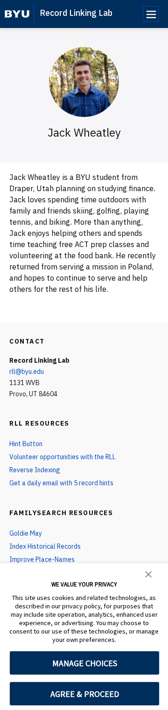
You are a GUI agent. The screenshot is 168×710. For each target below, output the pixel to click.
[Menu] (151, 14)
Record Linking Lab (76, 12)
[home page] (17, 14)
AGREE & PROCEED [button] (84, 694)
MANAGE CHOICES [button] (84, 663)
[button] (148, 573)
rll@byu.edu (26, 371)
